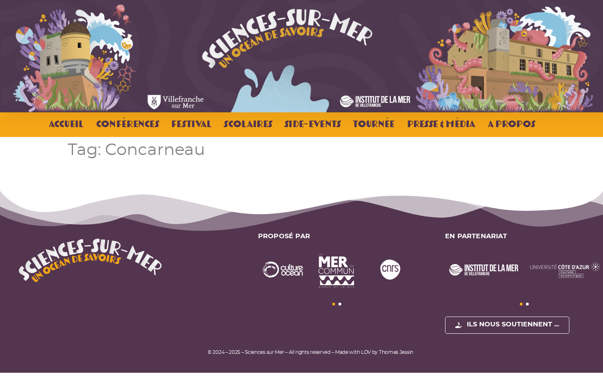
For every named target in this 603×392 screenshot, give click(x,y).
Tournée (373, 125)
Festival (191, 125)
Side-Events (312, 125)
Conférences (127, 125)
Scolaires (247, 125)
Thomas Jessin (396, 352)
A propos (510, 125)
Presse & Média (441, 125)
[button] (333, 304)
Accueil (65, 125)
